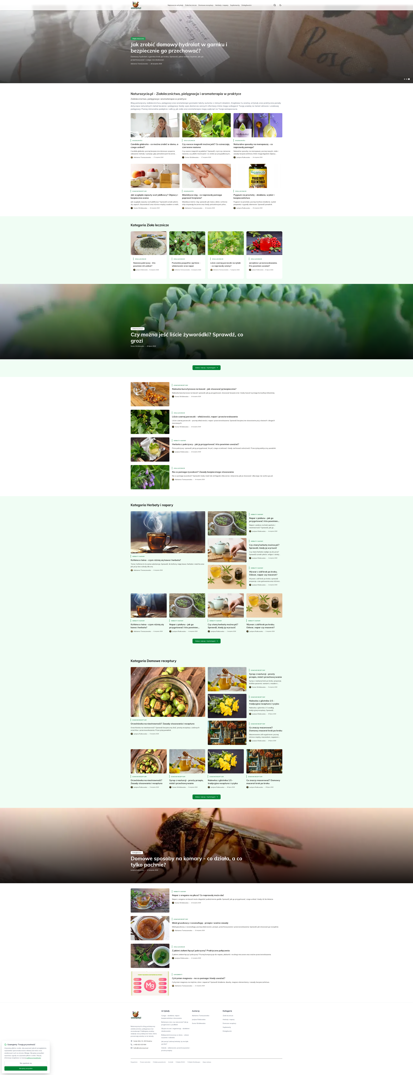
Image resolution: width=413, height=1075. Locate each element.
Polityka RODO (180, 1062)
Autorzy (196, 1011)
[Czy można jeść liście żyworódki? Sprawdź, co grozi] (206, 321)
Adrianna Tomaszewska (200, 1016)
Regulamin (134, 1062)
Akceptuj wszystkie (25, 1068)
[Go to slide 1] (404, 79)
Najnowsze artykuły (175, 5)
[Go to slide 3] (409, 79)
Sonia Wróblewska (137, 346)
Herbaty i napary (221, 5)
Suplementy (235, 5)
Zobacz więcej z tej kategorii (205, 368)
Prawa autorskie (145, 1062)
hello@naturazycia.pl (140, 1048)
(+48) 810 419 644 (139, 1045)
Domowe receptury (205, 5)
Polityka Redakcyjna (194, 1062)
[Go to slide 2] (406, 79)
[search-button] (275, 5)
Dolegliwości (246, 5)
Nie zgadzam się (26, 1063)
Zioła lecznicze (191, 5)
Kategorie (227, 1011)
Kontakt (170, 1062)
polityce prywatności (33, 1058)
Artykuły (165, 1011)
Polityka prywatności (159, 1062)
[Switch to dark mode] (280, 5)
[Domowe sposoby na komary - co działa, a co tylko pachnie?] (206, 845)
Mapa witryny (207, 1062)
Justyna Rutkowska (137, 64)
